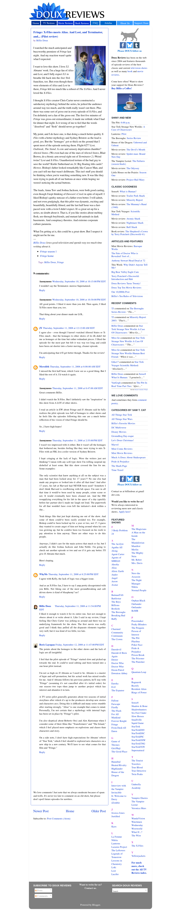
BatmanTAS (117, 595)
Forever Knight (119, 721)
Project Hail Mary (135, 179)
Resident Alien (139, 689)
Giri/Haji (116, 748)
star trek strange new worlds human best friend (128, 353)
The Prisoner (138, 658)
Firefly (114, 707)
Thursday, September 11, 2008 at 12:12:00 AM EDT (69, 328)
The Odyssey (132, 168)
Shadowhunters (139, 709)
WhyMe (43, 574)
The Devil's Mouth (135, 149)
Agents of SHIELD (116, 559)
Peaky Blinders (139, 624)
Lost (113, 870)
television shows (139, 68)
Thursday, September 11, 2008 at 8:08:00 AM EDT (75, 366)
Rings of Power (139, 692)
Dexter (114, 659)
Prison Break (138, 655)
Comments (42, 896)
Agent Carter (117, 554)
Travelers (136, 764)
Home (70, 811)
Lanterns (115, 843)
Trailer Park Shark (135, 195)
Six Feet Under (139, 712)
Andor (114, 574)
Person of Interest (136, 632)
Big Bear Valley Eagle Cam (125, 272)
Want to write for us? (90, 884)
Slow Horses (138, 716)
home (47, 256)
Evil (113, 687)
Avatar (114, 584)
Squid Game (138, 723)
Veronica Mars (139, 808)
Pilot (124, 134)
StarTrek (136, 726)
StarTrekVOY (138, 746)
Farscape (115, 704)
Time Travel (117, 470)
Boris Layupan (47, 644)
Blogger (96, 904)
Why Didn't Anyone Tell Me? (129, 266)
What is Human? (128, 191)
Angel (114, 578)
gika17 (115, 361)
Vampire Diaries (140, 798)
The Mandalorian (138, 540)
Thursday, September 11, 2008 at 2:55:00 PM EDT (77, 440)
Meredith (44, 366)
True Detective (139, 770)
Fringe (60, 262)
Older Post (98, 811)
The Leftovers (118, 850)
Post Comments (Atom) (58, 818)
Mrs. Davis (137, 563)
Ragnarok (136, 682)
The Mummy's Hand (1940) (129, 206)
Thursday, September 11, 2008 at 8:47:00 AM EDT (77, 388)
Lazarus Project (119, 847)
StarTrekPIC (138, 736)
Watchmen (137, 821)
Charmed (115, 629)
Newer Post (41, 811)
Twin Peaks (137, 774)
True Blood (137, 767)
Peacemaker (137, 621)
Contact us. (91, 888)
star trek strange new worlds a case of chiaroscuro (128, 329)
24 (112, 533)
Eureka (114, 683)
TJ (112, 308)
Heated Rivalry (119, 765)
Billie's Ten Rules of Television (127, 296)
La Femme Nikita (116, 838)
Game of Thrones (115, 743)
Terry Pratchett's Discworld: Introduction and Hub (125, 277)
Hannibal (116, 761)
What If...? (137, 832)
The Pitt (136, 638)
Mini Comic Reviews (121, 448)
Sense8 (135, 702)
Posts (39, 890)
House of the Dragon (117, 773)
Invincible (116, 792)
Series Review (134, 138)
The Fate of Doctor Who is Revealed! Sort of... (124, 255)
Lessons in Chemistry (116, 862)
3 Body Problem (119, 530)
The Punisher (138, 661)
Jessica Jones (118, 812)
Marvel (115, 444)
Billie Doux (39, 242)
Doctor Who (117, 663)
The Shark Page (119, 465)
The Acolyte (117, 543)
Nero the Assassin (136, 575)
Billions (115, 605)
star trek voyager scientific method (127, 363)
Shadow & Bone (140, 706)
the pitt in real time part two (129, 384)
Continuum (117, 635)
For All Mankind (115, 715)
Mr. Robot (137, 559)
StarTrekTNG (138, 743)
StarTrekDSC (138, 733)
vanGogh (116, 382)
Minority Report (134, 200)
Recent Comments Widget (141, 389)
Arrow (114, 581)
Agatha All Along (116, 549)
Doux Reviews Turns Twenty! (126, 283)
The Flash (116, 710)
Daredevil (116, 649)
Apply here (124, 511)
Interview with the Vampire (118, 787)
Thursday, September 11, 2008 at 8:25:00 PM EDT (73, 574)
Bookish (115, 608)
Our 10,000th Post (120, 291)
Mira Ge (115, 337)
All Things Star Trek (121, 414)
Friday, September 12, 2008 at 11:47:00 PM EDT (80, 644)
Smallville (137, 719)
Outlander (136, 604)
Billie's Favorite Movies (123, 423)
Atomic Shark (133, 218)
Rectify (135, 685)
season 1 (48, 251)
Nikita (135, 586)
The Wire (136, 835)
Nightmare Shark (134, 222)
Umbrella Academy (136, 786)
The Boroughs (118, 612)
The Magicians (139, 529)
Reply (42, 290)
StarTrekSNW (139, 740)
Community (117, 632)
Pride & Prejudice (120, 461)
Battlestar (116, 598)
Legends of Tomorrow (117, 855)
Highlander (117, 768)
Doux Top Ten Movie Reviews (126, 287)
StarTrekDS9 (138, 730)
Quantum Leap (139, 672)
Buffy (114, 618)
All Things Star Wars (121, 419)
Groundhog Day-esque (122, 436)
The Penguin (138, 627)
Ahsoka (115, 564)
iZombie (115, 802)
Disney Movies (118, 431)
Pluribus (136, 641)
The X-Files (137, 845)
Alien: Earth (117, 571)
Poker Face (137, 644)
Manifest (136, 546)
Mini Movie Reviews (121, 453)
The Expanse (117, 690)
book (130, 71)
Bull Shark (131, 227)
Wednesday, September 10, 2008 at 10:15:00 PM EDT (79, 281)
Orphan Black (138, 600)
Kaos (113, 826)
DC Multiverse (118, 427)
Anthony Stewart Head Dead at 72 (128, 260)
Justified (115, 816)
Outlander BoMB (136, 609)
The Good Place (119, 751)
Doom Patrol (117, 670)
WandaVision (138, 818)
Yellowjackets (138, 855)
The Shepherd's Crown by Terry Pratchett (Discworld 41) (129, 233)
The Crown (116, 639)
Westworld (137, 828)
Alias (114, 567)
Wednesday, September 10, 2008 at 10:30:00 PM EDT (79, 299)
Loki (113, 867)
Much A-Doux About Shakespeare (128, 457)
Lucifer (115, 874)
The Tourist (137, 760)
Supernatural (138, 750)
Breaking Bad (118, 615)
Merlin (135, 549)
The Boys (116, 601)
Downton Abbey (119, 673)
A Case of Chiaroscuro (128, 128)
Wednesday (137, 825)
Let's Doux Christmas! (122, 440)
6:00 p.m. (125, 122)
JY (40, 328)
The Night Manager (137, 581)
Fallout (114, 700)
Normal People (139, 590)
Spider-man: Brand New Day (128, 155)
